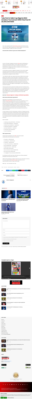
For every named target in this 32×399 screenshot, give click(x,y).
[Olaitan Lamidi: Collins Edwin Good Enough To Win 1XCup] (8, 207)
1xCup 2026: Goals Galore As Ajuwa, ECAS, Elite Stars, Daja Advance (23, 200)
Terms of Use (3, 323)
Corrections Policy (4, 330)
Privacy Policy (3, 327)
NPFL (20, 10)
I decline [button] (5, 397)
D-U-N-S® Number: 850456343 (5, 334)
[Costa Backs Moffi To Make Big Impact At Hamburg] (8, 194)
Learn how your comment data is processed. (19, 246)
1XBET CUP (5, 167)
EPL (27, 10)
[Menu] (3, 7)
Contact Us (3, 320)
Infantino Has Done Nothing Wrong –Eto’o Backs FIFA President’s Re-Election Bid (18, 289)
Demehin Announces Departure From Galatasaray (14, 297)
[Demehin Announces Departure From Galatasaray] (3, 299)
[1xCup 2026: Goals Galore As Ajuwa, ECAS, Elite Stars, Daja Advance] (24, 194)
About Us (2, 319)
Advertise (2, 322)
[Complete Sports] (16, 7)
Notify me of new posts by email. (8, 240)
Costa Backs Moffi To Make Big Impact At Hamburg (8, 200)
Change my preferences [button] (11, 397)
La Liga (30, 10)
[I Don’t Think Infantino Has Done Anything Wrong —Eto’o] (3, 294)
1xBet (19, 63)
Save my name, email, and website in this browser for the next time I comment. (15, 237)
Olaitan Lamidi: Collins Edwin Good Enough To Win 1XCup (7, 213)
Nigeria (18, 167)
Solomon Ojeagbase (10, 180)
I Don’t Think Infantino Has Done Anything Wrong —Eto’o (15, 293)
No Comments (16, 23)
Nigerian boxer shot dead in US (22, 175)
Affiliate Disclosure (4, 331)
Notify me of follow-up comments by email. (10, 239)
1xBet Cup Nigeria (10, 167)
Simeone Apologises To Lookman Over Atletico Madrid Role (16, 302)
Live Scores (5, 10)
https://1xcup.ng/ (9, 100)
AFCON (23, 10)
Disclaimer (2, 326)
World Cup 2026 (16, 10)
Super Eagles (10, 10)
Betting (15, 167)
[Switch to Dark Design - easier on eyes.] (29, 7)
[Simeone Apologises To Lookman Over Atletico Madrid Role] (3, 303)
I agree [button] (2, 397)
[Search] (28, 7)
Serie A (29, 12)
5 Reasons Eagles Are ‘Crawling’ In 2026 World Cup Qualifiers (18, 95)
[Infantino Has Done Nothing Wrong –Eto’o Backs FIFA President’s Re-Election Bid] (3, 290)
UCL (25, 10)
